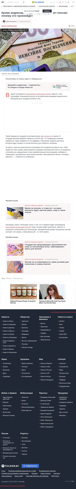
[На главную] (38, 2)
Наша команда (6, 476)
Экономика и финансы (45, 318)
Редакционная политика (47, 471)
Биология (6, 370)
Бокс (61, 324)
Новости (5, 317)
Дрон (4, 373)
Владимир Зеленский (48, 397)
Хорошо (47, 11)
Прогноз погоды (27, 347)
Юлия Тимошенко (47, 420)
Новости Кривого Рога (9, 341)
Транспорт (44, 326)
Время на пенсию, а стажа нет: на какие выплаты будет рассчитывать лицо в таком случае (45, 210)
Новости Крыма (8, 349)
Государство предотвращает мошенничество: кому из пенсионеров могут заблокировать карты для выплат (46, 247)
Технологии (7, 363)
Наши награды (46, 473)
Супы (23, 444)
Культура (62, 376)
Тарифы (43, 333)
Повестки (25, 397)
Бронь (24, 400)
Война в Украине (9, 393)
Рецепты (24, 433)
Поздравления (64, 386)
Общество (25, 317)
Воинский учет (27, 410)
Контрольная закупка (47, 6)
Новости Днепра (8, 327)
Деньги (43, 323)
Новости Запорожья (10, 337)
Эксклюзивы (63, 6)
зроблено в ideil (70, 481)
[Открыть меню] (2, 2)
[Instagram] (65, 2)
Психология (26, 373)
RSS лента (55, 476)
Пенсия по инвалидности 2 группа (8, 442)
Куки (37, 11)
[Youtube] (60, 2)
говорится (48, 136)
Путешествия (64, 373)
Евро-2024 (63, 334)
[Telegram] (57, 2)
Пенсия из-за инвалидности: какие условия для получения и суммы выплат (47, 263)
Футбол (61, 321)
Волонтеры (7, 412)
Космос (5, 366)
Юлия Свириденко (47, 427)
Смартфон (6, 376)
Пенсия (4, 433)
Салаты (24, 451)
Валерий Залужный (47, 410)
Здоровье (24, 359)
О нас (3, 471)
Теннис (61, 327)
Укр (73, 2)
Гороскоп (62, 363)
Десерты (25, 447)
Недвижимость (46, 330)
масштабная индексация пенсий (18, 227)
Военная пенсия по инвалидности (9, 448)
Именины (62, 415)
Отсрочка (25, 404)
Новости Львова (8, 334)
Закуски (24, 454)
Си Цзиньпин (45, 404)
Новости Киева (8, 321)
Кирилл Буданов (46, 413)
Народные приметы (66, 402)
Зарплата (25, 321)
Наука (4, 359)
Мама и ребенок (27, 363)
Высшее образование (29, 341)
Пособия (25, 344)
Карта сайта (19, 476)
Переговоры (7, 405)
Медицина (25, 334)
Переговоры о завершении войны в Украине (19, 6)
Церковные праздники (63, 398)
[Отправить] (23, 2)
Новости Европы (46, 363)
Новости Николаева (10, 352)
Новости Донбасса (9, 346)
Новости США (45, 366)
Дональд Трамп (46, 400)
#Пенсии (9, 278)
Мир (41, 359)
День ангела (63, 412)
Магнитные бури (65, 383)
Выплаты (25, 327)
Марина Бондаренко (11, 21)
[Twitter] (63, 2)
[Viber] (54, 2)
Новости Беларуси (47, 380)
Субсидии (25, 331)
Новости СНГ (45, 373)
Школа (24, 337)
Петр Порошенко (46, 417)
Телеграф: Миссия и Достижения (37, 476)
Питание (25, 366)
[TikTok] (68, 2)
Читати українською (9, 26)
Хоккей (61, 331)
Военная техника (9, 415)
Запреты (62, 409)
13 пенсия (6, 438)
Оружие (5, 409)
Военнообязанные (28, 407)
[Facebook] (51, 2)
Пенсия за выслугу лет (9, 457)
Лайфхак (62, 380)
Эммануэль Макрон (47, 407)
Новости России (46, 370)
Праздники (63, 393)
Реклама (35, 473)
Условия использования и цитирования (15, 473)
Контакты (57, 473)
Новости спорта (65, 317)
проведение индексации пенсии (38, 94)
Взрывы (5, 402)
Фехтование (63, 337)
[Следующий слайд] (74, 6)
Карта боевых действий (7, 398)
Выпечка (25, 438)
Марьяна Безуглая (47, 423)
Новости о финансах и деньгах (34, 205)
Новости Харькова (9, 324)
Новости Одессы (8, 331)
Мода (61, 370)
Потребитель (63, 366)
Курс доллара (45, 336)
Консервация (26, 441)
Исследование (27, 376)
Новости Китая (46, 376)
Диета (24, 370)
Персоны (43, 393)
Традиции (62, 405)
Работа (24, 324)
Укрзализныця (45, 340)
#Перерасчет (18, 278)
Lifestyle (62, 359)
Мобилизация (26, 393)
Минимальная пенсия (10, 453)
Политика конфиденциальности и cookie (22, 471)
